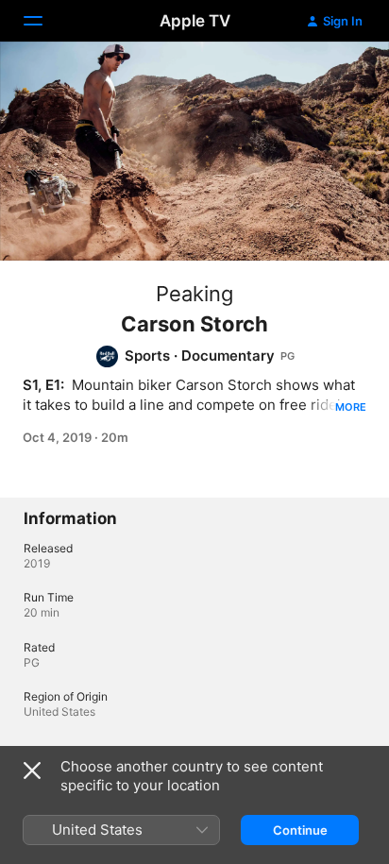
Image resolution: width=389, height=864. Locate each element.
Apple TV (195, 20)
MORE (350, 407)
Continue (300, 830)
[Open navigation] (44, 21)
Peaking (194, 293)
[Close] (32, 770)
